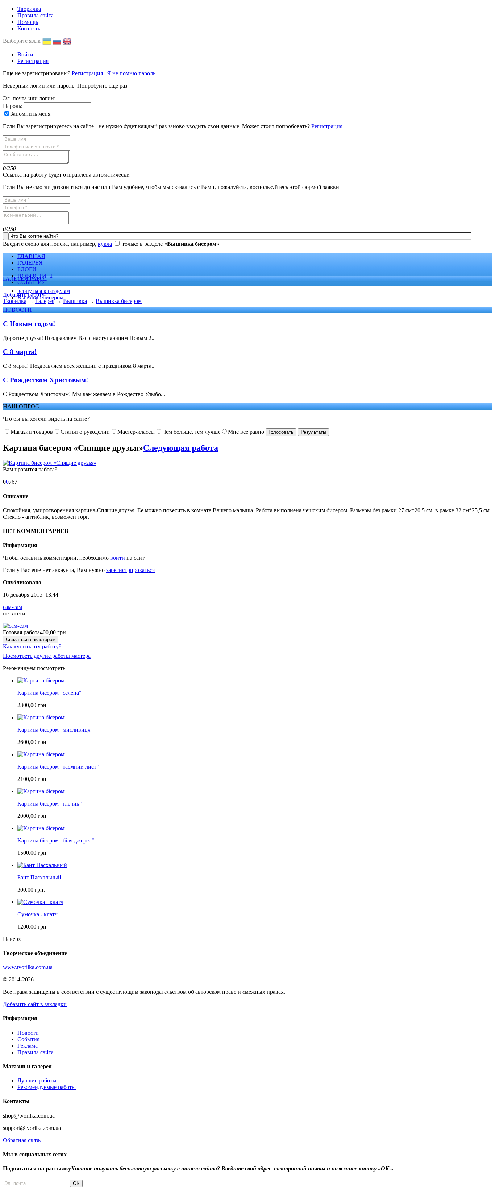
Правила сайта (35, 15)
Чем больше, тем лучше (191, 432)
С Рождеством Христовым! (45, 380)
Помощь (27, 22)
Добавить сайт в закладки (35, 1004)
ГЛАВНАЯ (31, 256)
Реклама (27, 1046)
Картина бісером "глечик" (49, 803)
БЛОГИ (27, 269)
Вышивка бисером (40, 297)
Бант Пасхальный (39, 877)
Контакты (29, 28)
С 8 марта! (20, 352)
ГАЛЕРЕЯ (30, 263)
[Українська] (47, 41)
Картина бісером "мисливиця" (55, 730)
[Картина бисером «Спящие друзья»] (49, 463)
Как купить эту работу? (32, 646)
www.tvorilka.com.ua (28, 967)
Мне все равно (246, 432)
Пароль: (12, 106)
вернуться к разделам (43, 291)
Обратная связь (22, 1140)
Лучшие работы (37, 1080)
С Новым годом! (29, 324)
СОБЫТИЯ (31, 282)
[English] (68, 41)
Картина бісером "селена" (49, 693)
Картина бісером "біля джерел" (55, 840)
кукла (105, 244)
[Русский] (58, 41)
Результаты (313, 432)
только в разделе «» (170, 244)
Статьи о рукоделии (85, 432)
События (28, 1039)
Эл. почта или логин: (29, 98)
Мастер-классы (136, 432)
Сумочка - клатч (37, 914)
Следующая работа (180, 448)
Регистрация (33, 61)
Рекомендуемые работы (46, 1087)
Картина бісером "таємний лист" (58, 767)
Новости (28, 1033)
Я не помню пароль (131, 73)
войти (117, 558)
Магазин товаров (32, 432)
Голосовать (281, 432)
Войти (25, 54)
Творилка (29, 9)
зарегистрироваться (130, 570)
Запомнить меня (30, 114)
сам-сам (12, 607)
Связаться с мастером (30, 639)
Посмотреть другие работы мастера (47, 656)
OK (76, 1183)
